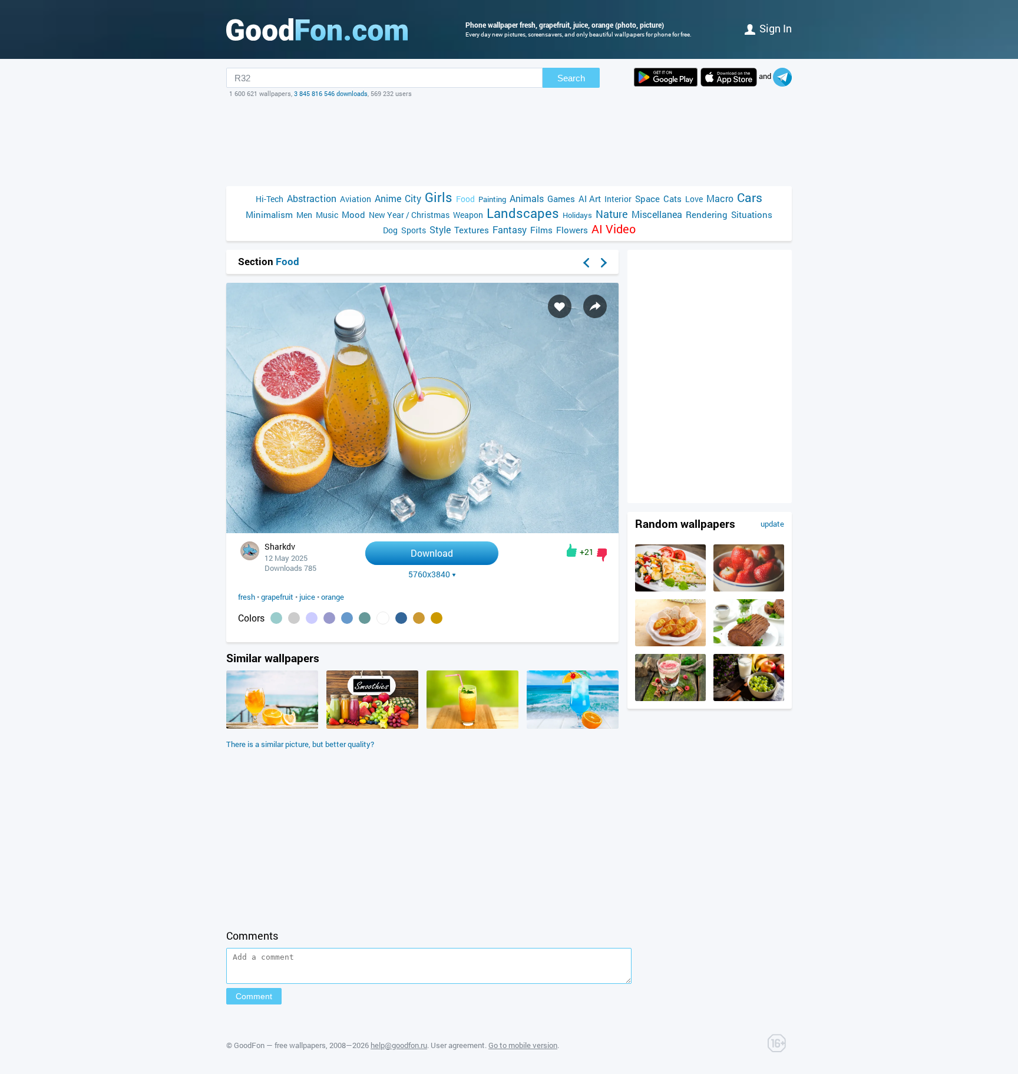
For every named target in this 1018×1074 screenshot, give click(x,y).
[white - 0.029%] (382, 618)
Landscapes (523, 213)
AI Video (613, 229)
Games (561, 198)
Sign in (775, 28)
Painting (492, 199)
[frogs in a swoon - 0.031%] (365, 618)
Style (440, 229)
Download (432, 553)
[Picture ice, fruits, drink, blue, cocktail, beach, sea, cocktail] (573, 726)
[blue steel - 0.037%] (347, 618)
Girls (438, 197)
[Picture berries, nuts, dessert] (670, 698)
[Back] (586, 262)
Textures (471, 230)
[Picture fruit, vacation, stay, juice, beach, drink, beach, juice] (272, 726)
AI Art (590, 198)
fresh (246, 596)
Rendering (707, 214)
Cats (672, 198)
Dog (390, 230)
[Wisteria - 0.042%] (329, 618)
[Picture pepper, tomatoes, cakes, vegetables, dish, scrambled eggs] (670, 588)
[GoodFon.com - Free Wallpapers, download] (317, 29)
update (772, 524)
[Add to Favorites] (559, 306)
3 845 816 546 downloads (331, 93)
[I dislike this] (602, 554)
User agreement (458, 1045)
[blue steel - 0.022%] (401, 618)
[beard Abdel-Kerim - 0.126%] (294, 618)
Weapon (468, 214)
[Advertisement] (509, 142)
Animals (527, 198)
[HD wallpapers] (666, 77)
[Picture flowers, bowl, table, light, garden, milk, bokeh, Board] (748, 698)
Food (465, 198)
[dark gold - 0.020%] (419, 618)
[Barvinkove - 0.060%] (312, 618)
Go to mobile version (522, 1045)
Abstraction (311, 198)
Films (541, 230)
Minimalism (269, 214)
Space (647, 198)
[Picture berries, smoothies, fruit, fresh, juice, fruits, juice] (372, 726)
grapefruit (277, 596)
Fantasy (510, 229)
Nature (612, 214)
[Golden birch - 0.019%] (436, 618)
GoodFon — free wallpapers (280, 1045)
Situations (751, 214)
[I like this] (572, 550)
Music (327, 214)
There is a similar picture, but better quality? (300, 744)
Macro (719, 198)
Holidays (577, 215)
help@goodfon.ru (399, 1045)
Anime (388, 198)
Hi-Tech (269, 198)
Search (571, 78)
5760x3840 (429, 574)
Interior (618, 198)
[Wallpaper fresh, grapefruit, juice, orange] (422, 530)
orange (332, 596)
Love (694, 198)
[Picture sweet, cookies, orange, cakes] (670, 643)
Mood (353, 214)
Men (304, 214)
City (413, 198)
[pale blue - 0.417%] (276, 618)
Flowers (572, 230)
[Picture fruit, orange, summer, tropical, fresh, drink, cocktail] (472, 726)
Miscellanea (657, 214)
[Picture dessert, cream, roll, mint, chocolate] (748, 643)
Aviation (355, 198)
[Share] (595, 306)
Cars (749, 197)
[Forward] (604, 262)
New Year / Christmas (409, 214)
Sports (413, 230)
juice (307, 596)
